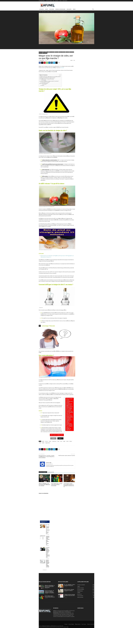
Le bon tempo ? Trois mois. (46, 82)
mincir (40, 442)
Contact (60, 0)
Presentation (56, 0)
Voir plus (44, 569)
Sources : (45, 84)
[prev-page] (39, 489)
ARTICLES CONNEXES (42, 472)
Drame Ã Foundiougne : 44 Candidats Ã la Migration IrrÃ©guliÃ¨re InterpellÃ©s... (50, 591)
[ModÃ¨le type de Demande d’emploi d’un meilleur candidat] (42, 561)
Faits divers (51, 9)
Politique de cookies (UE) (90, 624)
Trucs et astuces (45, 53)
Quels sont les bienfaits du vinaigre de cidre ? (47, 77)
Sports (46, 9)
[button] (93, 9)
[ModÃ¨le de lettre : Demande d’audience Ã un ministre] (60, 591)
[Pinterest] (45, 63)
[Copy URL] (56, 63)
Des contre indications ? (44, 83)
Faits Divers (40, 53)
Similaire (43, 85)
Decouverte (69, 9)
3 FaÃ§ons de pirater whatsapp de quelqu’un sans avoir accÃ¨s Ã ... (69, 595)
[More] (59, 63)
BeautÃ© (48, 11)
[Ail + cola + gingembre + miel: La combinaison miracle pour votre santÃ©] (42, 526)
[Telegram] (54, 63)
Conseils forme (54, 441)
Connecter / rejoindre (49, 0)
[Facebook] (40, 63)
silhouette (62, 67)
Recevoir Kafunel (65, 0)
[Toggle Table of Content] (59, 75)
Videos (74, 9)
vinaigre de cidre (47, 442)
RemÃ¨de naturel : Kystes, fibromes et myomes (67, 455)
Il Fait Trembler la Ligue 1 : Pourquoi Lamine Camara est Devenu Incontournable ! (56, 484)
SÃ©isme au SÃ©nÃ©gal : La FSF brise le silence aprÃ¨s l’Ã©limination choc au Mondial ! (44, 484)
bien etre (46, 441)
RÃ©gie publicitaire (78, 624)
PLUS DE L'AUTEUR (51, 472)
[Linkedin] (49, 63)
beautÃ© (43, 441)
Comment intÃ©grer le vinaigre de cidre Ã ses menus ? (49, 81)
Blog (53, 0)
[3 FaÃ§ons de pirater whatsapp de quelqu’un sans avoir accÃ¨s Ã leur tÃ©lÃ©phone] (60, 596)
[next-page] (41, 489)
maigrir (64, 441)
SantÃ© (43, 442)
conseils (50, 441)
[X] (42, 63)
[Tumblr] (52, 63)
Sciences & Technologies (60, 9)
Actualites (41, 9)
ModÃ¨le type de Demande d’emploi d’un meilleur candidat (47, 563)
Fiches (58, 441)
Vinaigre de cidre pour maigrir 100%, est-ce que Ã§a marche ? (50, 76)
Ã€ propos (66, 624)
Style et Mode (44, 11)
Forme (61, 441)
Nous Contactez (84, 624)
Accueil (40, 11)
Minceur (71, 441)
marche (67, 441)
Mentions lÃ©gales (71, 624)
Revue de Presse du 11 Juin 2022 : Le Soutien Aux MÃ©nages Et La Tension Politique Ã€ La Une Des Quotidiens (46, 456)
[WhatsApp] (47, 63)
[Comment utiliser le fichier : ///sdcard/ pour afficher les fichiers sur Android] (42, 537)
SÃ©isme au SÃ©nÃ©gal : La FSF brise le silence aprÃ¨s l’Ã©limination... (49, 586)
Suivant (60, 438)
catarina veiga (42, 60)
